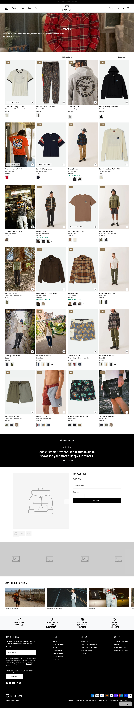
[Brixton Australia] (67, 8)
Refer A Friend (58, 654)
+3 (83, 425)
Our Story (56, 641)
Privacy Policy (19, 670)
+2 (52, 364)
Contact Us (84, 641)
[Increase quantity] (82, 496)
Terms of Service (91, 700)
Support (116, 644)
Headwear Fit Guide (121, 650)
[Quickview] (32, 102)
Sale (29, 8)
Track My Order (86, 650)
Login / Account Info (121, 641)
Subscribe (14, 676)
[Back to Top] (130, 696)
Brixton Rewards (58, 660)
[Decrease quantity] (75, 496)
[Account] (118, 8)
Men (6, 8)
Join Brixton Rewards (67, 1)
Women (14, 8)
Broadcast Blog (58, 644)
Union (55, 647)
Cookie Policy (124, 700)
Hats (22, 8)
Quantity (76, 492)
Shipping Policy (103, 700)
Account (83, 654)
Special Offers (58, 657)
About (37, 8)
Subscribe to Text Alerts (89, 647)
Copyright (70, 700)
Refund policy (114, 700)
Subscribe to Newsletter (89, 644)
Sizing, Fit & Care (120, 647)
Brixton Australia (15, 700)
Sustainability (57, 650)
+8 (83, 179)
